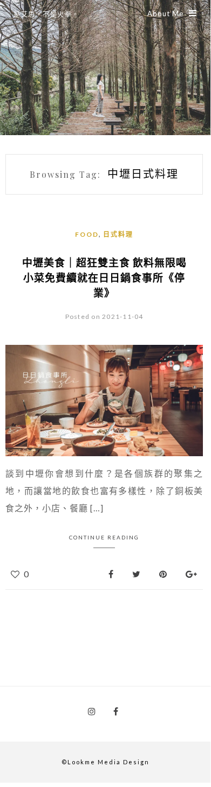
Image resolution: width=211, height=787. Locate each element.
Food (87, 234)
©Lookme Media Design (105, 761)
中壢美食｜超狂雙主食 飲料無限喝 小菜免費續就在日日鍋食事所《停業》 (104, 277)
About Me (165, 13)
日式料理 (118, 234)
